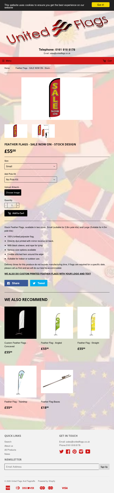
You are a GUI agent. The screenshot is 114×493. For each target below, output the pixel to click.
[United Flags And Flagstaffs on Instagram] (81, 452)
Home (7, 68)
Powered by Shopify (46, 481)
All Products (10, 449)
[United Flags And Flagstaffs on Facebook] (68, 452)
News (7, 453)
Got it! (100, 4)
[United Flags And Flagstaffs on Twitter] (61, 452)
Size (6, 160)
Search (7, 441)
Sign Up (104, 466)
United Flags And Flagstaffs (23, 481)
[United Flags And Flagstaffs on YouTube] (88, 452)
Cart (109, 60)
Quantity (8, 200)
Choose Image (13, 192)
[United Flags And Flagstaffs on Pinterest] (74, 452)
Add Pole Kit (10, 173)
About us (8, 445)
